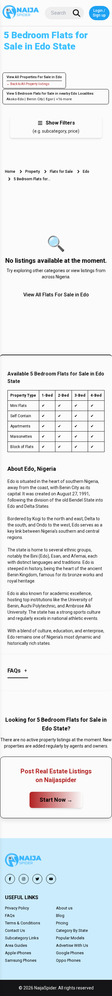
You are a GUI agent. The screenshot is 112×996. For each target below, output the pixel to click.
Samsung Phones (20, 960)
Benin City (35, 99)
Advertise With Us (72, 945)
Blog (60, 915)
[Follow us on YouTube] (51, 879)
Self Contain (20, 416)
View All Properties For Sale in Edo (34, 77)
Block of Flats (22, 447)
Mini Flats (18, 406)
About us (64, 908)
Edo (86, 171)
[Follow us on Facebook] (10, 879)
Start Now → (56, 799)
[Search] (76, 13)
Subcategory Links (22, 938)
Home (10, 171)
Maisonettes (21, 436)
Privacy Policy (17, 908)
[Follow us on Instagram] (24, 879)
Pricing (62, 923)
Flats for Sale (61, 171)
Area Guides (16, 945)
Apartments (20, 426)
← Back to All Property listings (28, 84)
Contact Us (15, 930)
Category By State (72, 930)
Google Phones (70, 953)
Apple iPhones (18, 953)
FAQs (10, 915)
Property (32, 171)
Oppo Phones (68, 960)
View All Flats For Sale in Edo (56, 295)
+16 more (64, 99)
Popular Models (70, 938)
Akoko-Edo (15, 99)
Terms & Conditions (22, 923)
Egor (49, 99)
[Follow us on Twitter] (37, 879)
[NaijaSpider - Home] (23, 861)
